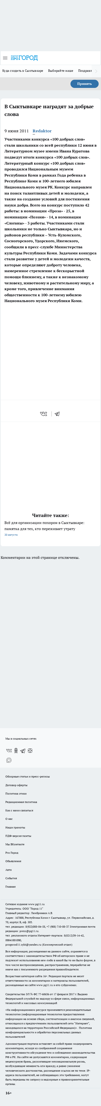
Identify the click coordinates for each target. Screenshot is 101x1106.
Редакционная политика (21, 802)
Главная (10, 886)
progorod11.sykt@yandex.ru (23, 944)
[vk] (44, 414)
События (11, 878)
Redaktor (42, 131)
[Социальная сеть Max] (8, 760)
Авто (8, 869)
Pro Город (11, 852)
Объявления (13, 861)
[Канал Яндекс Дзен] (30, 750)
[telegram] (58, 414)
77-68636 (43, 994)
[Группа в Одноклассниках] (15, 750)
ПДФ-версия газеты (18, 836)
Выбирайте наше (61, 71)
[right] (96, 71)
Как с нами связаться (19, 810)
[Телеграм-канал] (23, 750)
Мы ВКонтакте (14, 844)
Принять (84, 84)
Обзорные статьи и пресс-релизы (27, 776)
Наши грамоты (15, 827)
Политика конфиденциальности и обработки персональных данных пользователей (48, 1032)
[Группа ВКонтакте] (8, 750)
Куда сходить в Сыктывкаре (22, 71)
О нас (9, 818)
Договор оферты (16, 785)
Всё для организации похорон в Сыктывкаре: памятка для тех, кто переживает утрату (44, 528)
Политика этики (16, 793)
